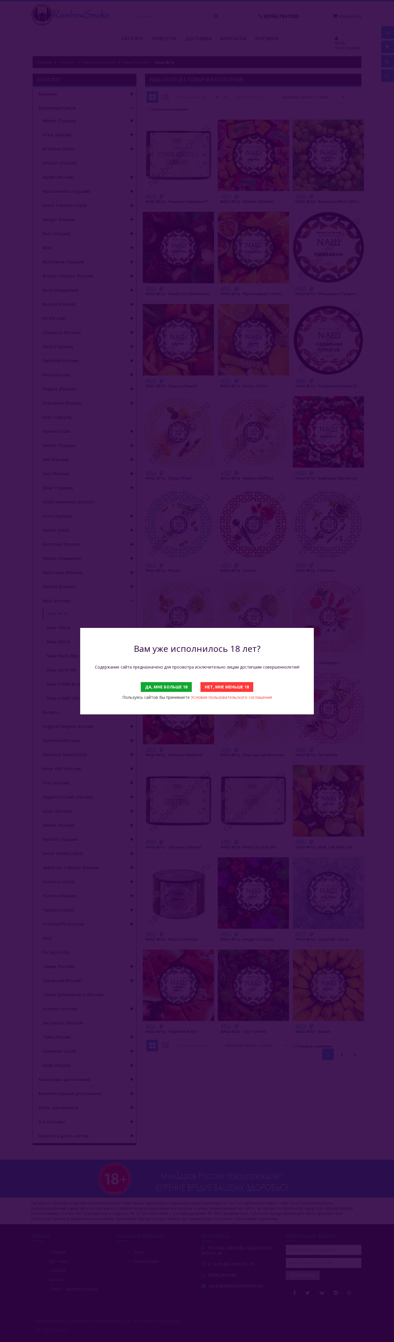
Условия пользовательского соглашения (231, 697)
